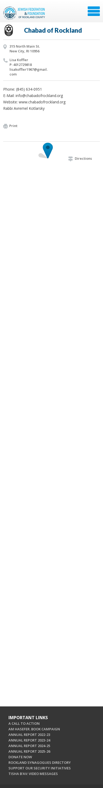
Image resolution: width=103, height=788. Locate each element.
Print (13, 125)
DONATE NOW (20, 757)
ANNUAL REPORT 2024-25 (29, 745)
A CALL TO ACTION (24, 723)
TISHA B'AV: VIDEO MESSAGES (33, 773)
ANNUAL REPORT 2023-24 (29, 740)
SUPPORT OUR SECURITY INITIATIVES (39, 768)
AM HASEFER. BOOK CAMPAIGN (34, 729)
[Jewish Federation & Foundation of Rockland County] (24, 13)
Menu (94, 11)
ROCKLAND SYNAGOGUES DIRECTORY (39, 762)
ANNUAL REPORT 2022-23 (29, 734)
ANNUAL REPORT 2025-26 (29, 751)
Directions (83, 158)
